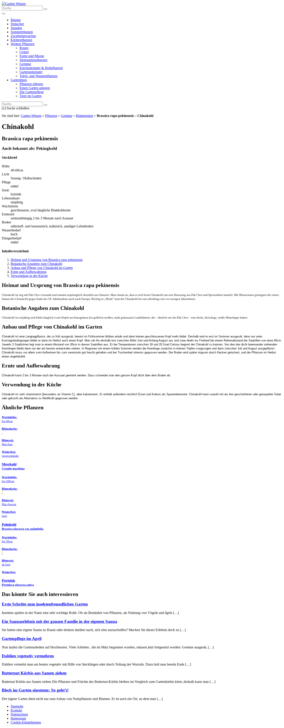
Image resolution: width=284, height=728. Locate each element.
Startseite (17, 706)
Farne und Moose (32, 56)
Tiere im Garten (30, 96)
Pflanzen (51, 116)
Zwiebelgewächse (23, 36)
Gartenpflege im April (21, 638)
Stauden (16, 28)
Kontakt (16, 710)
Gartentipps (19, 80)
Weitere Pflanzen (22, 44)
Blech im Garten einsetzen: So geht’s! (35, 690)
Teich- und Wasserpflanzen (38, 76)
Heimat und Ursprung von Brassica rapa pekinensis (47, 260)
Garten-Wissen (31, 116)
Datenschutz (19, 714)
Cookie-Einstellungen (26, 722)
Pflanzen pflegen (31, 84)
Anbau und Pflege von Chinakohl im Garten (42, 268)
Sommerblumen (22, 32)
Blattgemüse (84, 116)
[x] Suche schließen (15, 108)
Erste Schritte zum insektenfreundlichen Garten (45, 604)
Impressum (18, 718)
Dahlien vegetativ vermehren (28, 656)
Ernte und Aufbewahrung (28, 272)
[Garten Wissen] (14, 4)
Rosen (24, 48)
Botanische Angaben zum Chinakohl (36, 264)
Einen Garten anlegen (35, 88)
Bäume (16, 20)
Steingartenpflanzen (33, 60)
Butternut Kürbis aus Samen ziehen (34, 673)
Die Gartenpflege (32, 92)
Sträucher (17, 24)
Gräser (24, 52)
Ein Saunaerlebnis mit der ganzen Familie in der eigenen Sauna (59, 621)
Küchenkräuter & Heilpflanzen (41, 68)
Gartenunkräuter (31, 72)
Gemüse (25, 64)
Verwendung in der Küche (29, 276)
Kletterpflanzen (21, 40)
